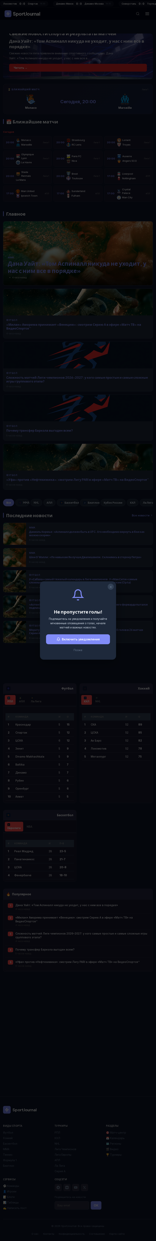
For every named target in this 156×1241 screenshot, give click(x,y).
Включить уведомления (81, 639)
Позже (78, 650)
